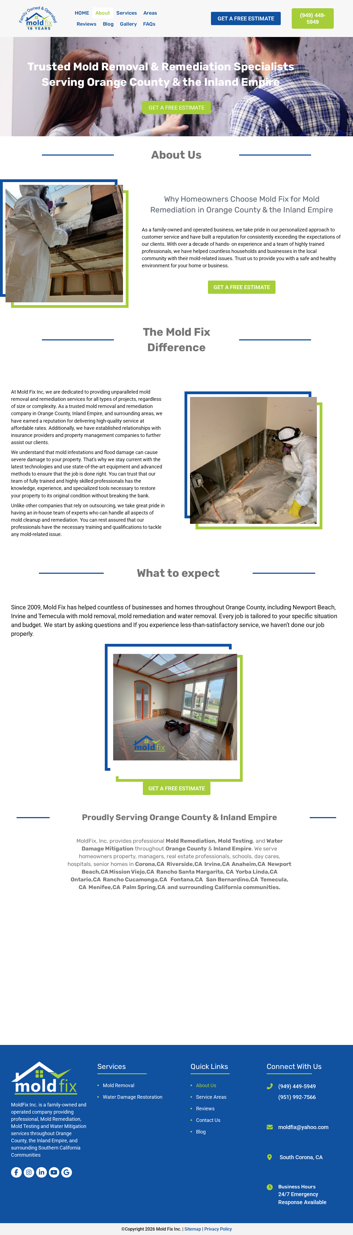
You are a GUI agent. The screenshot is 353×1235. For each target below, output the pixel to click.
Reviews (87, 24)
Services (126, 13)
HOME (82, 13)
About (102, 13)
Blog (108, 24)
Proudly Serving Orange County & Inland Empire (179, 817)
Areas (150, 13)
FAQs (149, 24)
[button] (246, 18)
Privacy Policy (218, 1229)
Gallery (128, 24)
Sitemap (192, 1229)
